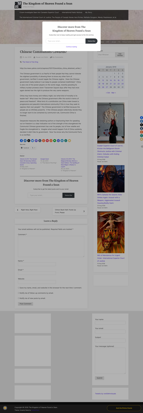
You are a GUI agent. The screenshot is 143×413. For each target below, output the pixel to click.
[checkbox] (5, 408)
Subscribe (91, 41)
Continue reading (71, 47)
